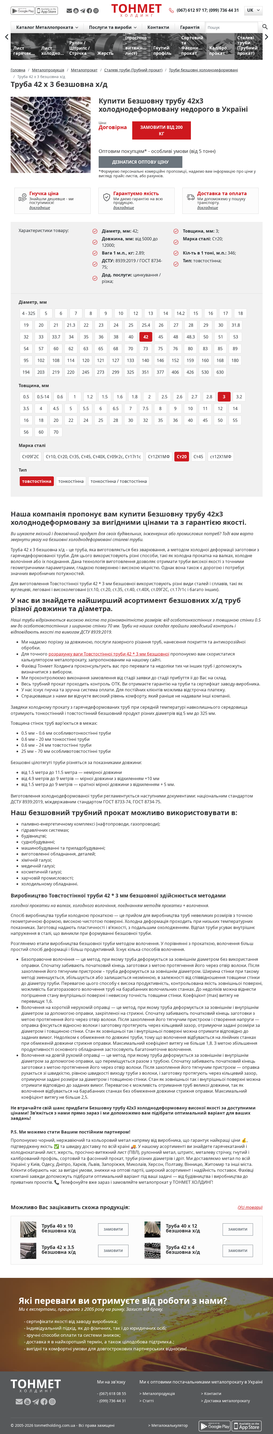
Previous (6, 37)
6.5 (116, 408)
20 (41, 325)
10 (120, 313)
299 (115, 372)
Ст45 (198, 457)
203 (41, 372)
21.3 (71, 325)
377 (160, 372)
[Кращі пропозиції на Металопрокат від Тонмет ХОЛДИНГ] (136, 10)
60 (56, 349)
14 (165, 313)
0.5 (26, 397)
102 (41, 360)
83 (205, 349)
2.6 (179, 397)
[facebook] (90, 10)
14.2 (180, 313)
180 (235, 360)
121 (100, 360)
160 (205, 360)
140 (145, 360)
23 (101, 325)
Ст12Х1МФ (159, 457)
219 (55, 372)
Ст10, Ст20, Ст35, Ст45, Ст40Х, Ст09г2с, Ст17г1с (93, 457)
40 (131, 337)
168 (220, 360)
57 (41, 349)
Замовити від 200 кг (161, 130)
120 (85, 360)
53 (235, 337)
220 (70, 372)
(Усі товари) (250, 1207)
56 (26, 432)
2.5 (164, 397)
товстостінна (36, 481)
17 (225, 313)
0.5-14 (43, 397)
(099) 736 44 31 (224, 10)
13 (150, 313)
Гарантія (189, 27)
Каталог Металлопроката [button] (45, 27)
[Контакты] (171, 10)
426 (190, 372)
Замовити (113, 1229)
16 (210, 313)
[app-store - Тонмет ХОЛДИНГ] (47, 11)
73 (145, 349)
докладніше (39, 207)
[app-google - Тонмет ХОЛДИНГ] (23, 11)
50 (205, 337)
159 (190, 360)
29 (205, 325)
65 (100, 349)
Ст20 (182, 457)
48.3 (191, 337)
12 (135, 313)
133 (130, 360)
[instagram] (96, 10)
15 (195, 313)
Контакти (158, 27)
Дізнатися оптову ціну (140, 162)
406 (175, 372)
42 (145, 337)
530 (205, 372)
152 (175, 360)
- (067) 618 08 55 (111, 1393)
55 (235, 420)
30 (220, 325)
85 (220, 349)
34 (71, 337)
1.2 (90, 397)
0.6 (60, 397)
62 (71, 349)
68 (115, 349)
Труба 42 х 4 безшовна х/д (183, 1249)
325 (130, 372)
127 (115, 360)
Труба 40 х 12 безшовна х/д (183, 1228)
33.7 (56, 337)
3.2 (239, 397)
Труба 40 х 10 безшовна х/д (59, 1228)
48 (175, 337)
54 (26, 349)
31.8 (236, 325)
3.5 (26, 408)
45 (160, 337)
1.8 (135, 397)
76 (175, 349)
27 (176, 325)
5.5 (86, 408)
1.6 (120, 397)
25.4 (146, 325)
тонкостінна (71, 481)
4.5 (56, 408)
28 (190, 325)
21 (56, 325)
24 (116, 325)
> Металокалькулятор (168, 1425)
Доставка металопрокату (227, 1400)
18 (240, 313)
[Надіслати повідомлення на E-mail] (70, 10)
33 (41, 337)
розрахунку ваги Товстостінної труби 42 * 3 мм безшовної (109, 654)
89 (235, 349)
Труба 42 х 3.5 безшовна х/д (59, 1249)
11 (205, 408)
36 (101, 337)
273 (100, 372)
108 (55, 360)
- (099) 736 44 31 (111, 1400)
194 (26, 372)
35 (86, 337)
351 (145, 372)
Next (266, 37)
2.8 (209, 397)
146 (160, 360)
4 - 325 (28, 313)
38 (116, 337)
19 (26, 325)
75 (160, 349)
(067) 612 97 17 (192, 10)
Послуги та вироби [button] (111, 27)
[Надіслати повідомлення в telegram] (83, 10)
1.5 (105, 397)
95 (26, 360)
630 (220, 372)
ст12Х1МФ (220, 457)
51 (220, 337)
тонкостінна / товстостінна (119, 481)
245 (85, 372)
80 (190, 349)
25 (131, 325)
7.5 (145, 408)
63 (85, 349)
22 (86, 325)
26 (161, 325)
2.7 (194, 397)
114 (70, 360)
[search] (265, 27)
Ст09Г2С (30, 457)
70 (130, 349)
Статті (148, 1400)
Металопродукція (159, 1393)
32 (26, 337)
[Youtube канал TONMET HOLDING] (76, 10)
